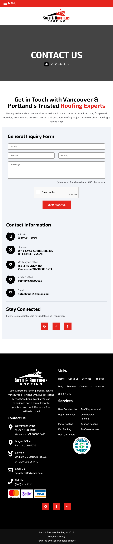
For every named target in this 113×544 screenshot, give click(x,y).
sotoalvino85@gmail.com (29, 473)
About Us (73, 378)
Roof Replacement (91, 409)
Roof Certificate (66, 434)
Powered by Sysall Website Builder (56, 540)
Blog (60, 386)
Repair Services (66, 414)
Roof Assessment (90, 429)
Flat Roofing (64, 429)
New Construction (68, 409)
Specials (99, 386)
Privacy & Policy (56, 536)
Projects (99, 378)
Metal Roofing (65, 424)
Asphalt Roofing (89, 424)
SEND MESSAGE (56, 204)
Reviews (71, 386)
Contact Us (85, 386)
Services (86, 378)
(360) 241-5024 (23, 484)
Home (61, 378)
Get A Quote (65, 394)
